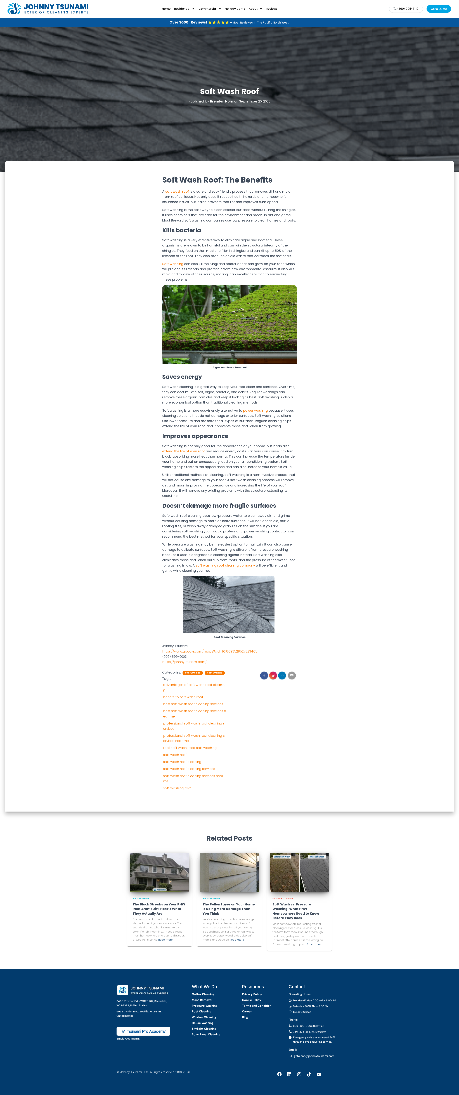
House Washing (211, 898)
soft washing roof (177, 788)
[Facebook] (279, 1074)
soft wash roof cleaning (182, 761)
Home (166, 9)
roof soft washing (202, 747)
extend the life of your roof (183, 451)
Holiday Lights (235, 9)
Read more (165, 940)
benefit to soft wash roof (183, 697)
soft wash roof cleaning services (189, 768)
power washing (255, 410)
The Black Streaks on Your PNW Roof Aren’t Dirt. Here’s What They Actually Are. (159, 908)
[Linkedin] (289, 1074)
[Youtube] (318, 1074)
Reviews (272, 9)
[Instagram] (299, 1074)
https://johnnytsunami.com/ (184, 662)
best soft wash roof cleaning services (193, 704)
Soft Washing (214, 673)
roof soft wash (175, 747)
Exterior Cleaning (283, 898)
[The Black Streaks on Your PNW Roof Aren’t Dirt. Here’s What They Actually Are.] (159, 872)
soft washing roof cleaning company (225, 565)
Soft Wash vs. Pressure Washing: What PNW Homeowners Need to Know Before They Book (296, 911)
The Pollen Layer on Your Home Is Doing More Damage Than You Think (229, 908)
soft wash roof (177, 191)
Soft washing (172, 264)
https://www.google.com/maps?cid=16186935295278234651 (210, 651)
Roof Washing (192, 673)
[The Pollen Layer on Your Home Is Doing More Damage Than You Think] (229, 872)
